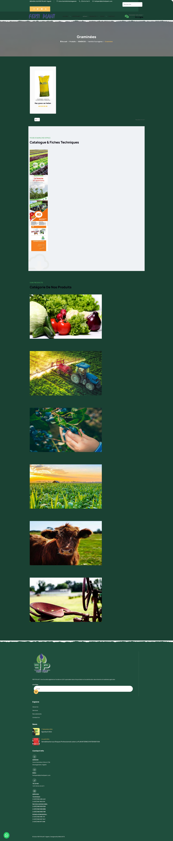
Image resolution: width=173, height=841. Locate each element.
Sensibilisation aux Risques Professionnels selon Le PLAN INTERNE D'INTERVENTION (70, 742)
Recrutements (37, 714)
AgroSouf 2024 (46, 732)
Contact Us (36, 717)
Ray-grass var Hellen (43, 103)
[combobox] (132, 4)
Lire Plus (35, 685)
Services (35, 710)
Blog (102, 16)
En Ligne (139, 17)
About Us (35, 707)
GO (36, 692)
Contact (111, 16)
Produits (92, 16)
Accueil (65, 16)
